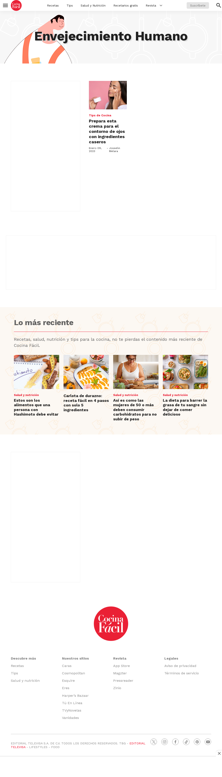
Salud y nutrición (26, 395)
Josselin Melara (114, 150)
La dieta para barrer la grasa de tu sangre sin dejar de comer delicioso (185, 407)
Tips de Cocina (100, 115)
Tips (70, 5)
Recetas (53, 5)
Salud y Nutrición (93, 5)
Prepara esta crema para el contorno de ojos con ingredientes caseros (107, 131)
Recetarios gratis (125, 5)
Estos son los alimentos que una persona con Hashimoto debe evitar (36, 407)
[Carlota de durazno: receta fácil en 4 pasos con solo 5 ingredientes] (86, 372)
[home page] (16, 5)
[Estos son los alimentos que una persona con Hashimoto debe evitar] (36, 372)
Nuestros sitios (75, 658)
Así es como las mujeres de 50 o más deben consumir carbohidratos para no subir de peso (135, 409)
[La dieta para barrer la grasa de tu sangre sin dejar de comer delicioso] (185, 372)
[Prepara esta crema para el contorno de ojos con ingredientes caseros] (108, 95)
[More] (161, 5)
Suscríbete (198, 5)
